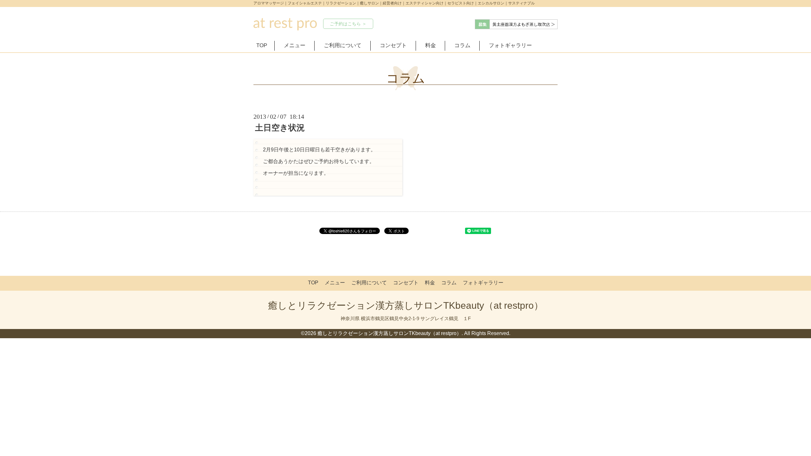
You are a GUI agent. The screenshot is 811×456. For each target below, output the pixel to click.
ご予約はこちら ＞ (348, 23)
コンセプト (393, 45)
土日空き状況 (280, 127)
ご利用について (342, 45)
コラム (462, 45)
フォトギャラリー (510, 45)
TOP (261, 45)
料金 (430, 45)
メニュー (294, 45)
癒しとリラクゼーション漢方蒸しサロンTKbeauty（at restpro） (405, 305)
